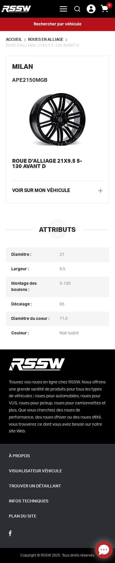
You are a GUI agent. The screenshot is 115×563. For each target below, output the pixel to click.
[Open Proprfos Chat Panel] (104, 550)
